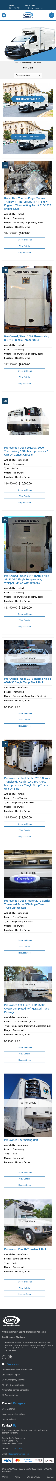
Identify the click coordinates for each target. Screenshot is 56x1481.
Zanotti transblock (21, 1258)
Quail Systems (8, 1409)
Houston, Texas (22, 227)
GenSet (15, 468)
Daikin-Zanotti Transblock (13, 1414)
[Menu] (4, 15)
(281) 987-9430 (15, 1448)
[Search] (51, 15)
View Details (24, 246)
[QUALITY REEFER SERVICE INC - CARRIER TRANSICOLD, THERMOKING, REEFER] (28, 15)
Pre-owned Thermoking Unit (21, 1140)
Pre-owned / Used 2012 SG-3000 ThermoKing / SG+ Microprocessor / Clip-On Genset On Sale (26, 451)
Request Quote (24, 252)
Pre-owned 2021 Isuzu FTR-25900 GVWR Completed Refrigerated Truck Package (26, 1008)
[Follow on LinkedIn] (10, 1357)
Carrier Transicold (21, 798)
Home (17, 63)
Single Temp (30, 222)
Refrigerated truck (42, 1026)
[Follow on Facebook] (4, 1357)
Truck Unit (41, 696)
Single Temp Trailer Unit (23, 802)
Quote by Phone (25, 240)
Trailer (40, 222)
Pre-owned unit (9, 1419)
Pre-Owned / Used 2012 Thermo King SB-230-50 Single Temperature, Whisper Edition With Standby (26, 579)
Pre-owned (18, 222)
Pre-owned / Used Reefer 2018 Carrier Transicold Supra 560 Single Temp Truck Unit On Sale (27, 904)
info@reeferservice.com (18, 1454)
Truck (14, 1263)
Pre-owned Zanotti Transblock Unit (25, 1249)
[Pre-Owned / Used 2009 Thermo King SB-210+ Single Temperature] (28, 299)
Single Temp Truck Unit (22, 921)
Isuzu (32, 1021)
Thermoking (18, 218)
